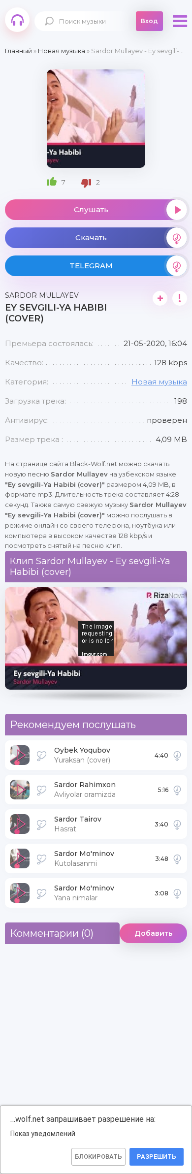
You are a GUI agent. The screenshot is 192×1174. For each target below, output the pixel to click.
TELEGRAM (91, 265)
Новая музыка (159, 381)
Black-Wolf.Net (17, 19)
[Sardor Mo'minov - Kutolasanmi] (177, 858)
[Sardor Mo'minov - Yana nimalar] (177, 893)
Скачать (91, 237)
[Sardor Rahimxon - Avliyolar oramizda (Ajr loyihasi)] (177, 789)
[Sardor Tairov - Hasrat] (177, 824)
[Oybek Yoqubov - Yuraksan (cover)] (177, 755)
